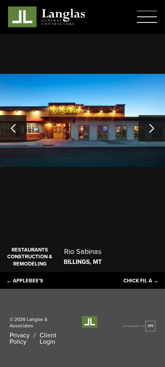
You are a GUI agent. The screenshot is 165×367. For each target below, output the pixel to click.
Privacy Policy (20, 338)
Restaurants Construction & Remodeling (29, 257)
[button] (147, 17)
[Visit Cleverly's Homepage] (139, 326)
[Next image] (152, 128)
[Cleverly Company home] (46, 17)
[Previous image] (13, 128)
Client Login (48, 338)
